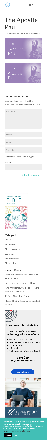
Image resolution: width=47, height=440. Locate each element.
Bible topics (10, 263)
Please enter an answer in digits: (20, 156)
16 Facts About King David (17, 296)
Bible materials (12, 258)
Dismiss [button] (17, 435)
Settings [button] (8, 435)
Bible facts (10, 253)
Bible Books (10, 244)
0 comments (35, 34)
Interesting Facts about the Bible (20, 283)
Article (8, 239)
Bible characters (12, 249)
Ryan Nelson (14, 34)
